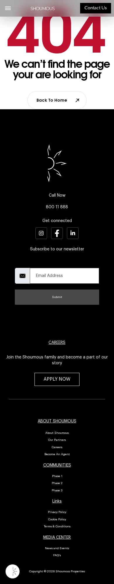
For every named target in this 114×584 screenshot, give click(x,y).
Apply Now (57, 379)
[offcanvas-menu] (8, 8)
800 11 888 (57, 207)
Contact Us (95, 8)
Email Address (24, 263)
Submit (57, 297)
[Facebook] (57, 233)
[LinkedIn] (73, 233)
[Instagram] (41, 233)
